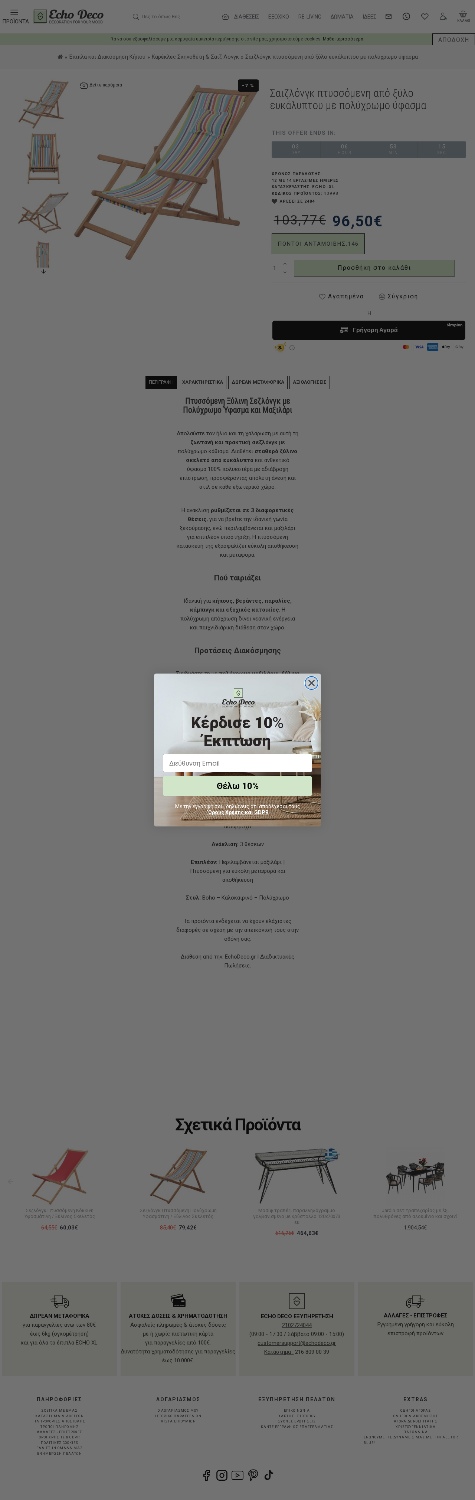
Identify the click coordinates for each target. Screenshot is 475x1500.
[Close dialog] (311, 683)
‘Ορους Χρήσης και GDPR (238, 812)
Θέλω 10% (238, 786)
